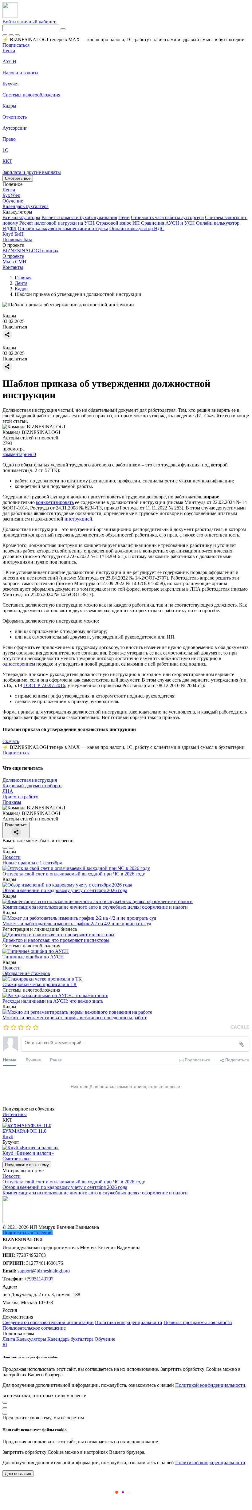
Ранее (56, 1060)
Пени (124, 217)
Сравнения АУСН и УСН (168, 223)
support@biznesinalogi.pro (44, 1270)
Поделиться (16, 825)
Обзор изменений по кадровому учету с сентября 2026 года (64, 890)
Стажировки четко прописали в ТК (39, 984)
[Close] (11, 35)
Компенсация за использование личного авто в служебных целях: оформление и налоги (95, 907)
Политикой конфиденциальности (210, 1385)
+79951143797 (38, 1278)
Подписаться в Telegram (27, 1232)
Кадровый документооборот (32, 785)
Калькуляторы (31, 1339)
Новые (9, 1060)
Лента (8, 50)
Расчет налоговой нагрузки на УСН (57, 223)
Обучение (105, 1339)
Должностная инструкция (29, 780)
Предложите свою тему (27, 1164)
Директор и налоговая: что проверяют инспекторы (55, 940)
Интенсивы (14, 1114)
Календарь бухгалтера (70, 1339)
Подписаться (16, 45)
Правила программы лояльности (197, 1322)
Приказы (11, 802)
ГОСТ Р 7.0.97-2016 (44, 685)
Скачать (10, 741)
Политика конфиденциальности (128, 1322)
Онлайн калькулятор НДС (136, 228)
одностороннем (18, 664)
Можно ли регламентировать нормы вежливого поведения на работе (74, 1017)
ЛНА (7, 791)
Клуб (7, 1136)
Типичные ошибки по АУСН (33, 956)
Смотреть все (17, 178)
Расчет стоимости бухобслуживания (79, 217)
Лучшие (33, 1060)
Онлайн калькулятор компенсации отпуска (63, 228)
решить (223, 577)
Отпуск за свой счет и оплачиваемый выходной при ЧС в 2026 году (73, 873)
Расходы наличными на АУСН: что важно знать (52, 1001)
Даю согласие (18, 1473)
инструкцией (78, 518)
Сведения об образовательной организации (48, 1322)
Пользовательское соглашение (34, 1328)
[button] (126, 212)
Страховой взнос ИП (118, 223)
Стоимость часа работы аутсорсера (167, 217)
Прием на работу (20, 796)
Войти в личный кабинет (29, 21)
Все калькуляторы (21, 217)
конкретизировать (55, 502)
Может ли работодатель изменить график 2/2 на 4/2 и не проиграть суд (76, 923)
